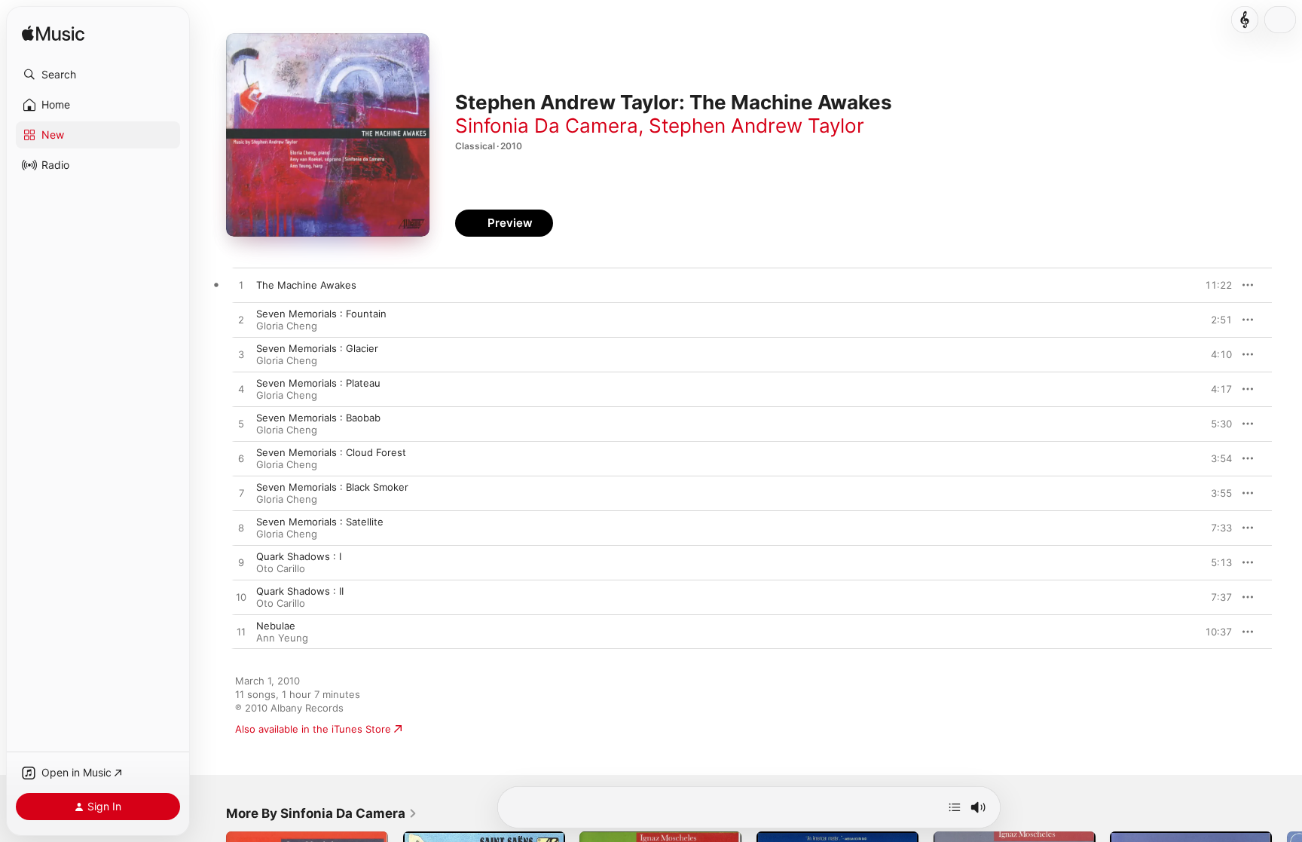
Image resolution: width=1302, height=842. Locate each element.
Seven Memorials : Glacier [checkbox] (317, 348)
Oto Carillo (280, 568)
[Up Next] (955, 807)
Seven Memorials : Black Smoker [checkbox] (332, 487)
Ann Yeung (282, 638)
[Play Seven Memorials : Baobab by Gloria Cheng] (241, 424)
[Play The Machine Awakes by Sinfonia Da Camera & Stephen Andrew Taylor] (241, 285)
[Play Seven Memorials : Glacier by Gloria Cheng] (241, 355)
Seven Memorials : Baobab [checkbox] (318, 418)
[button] (98, 74)
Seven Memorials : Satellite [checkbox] (320, 522)
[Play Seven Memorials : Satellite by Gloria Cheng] (241, 528)
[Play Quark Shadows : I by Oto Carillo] (241, 563)
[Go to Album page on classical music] (1244, 19)
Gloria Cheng (286, 326)
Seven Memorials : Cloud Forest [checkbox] (331, 452)
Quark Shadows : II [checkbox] (300, 591)
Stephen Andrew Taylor (756, 125)
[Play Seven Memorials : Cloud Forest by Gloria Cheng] (241, 459)
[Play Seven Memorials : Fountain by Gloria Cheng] (241, 320)
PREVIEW (1215, 284)
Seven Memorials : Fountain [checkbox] (321, 314)
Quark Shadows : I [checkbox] (298, 556)
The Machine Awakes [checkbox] (306, 285)
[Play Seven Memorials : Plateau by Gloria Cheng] (241, 390)
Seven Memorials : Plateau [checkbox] (318, 383)
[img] (53, 34)
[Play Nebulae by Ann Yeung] (241, 632)
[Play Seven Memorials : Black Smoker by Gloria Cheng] (241, 494)
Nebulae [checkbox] (275, 626)
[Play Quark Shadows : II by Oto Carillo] (241, 598)
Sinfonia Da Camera (546, 125)
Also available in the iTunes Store (313, 729)
